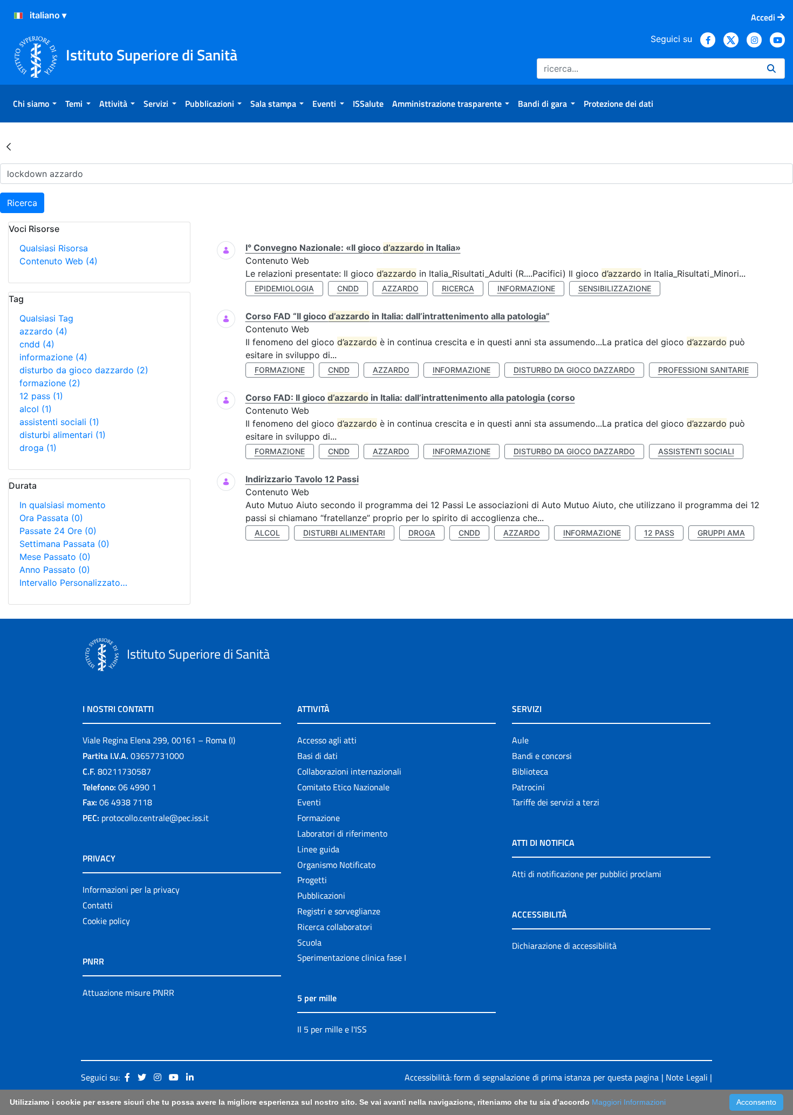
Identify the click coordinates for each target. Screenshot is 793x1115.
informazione (53, 357)
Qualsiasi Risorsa (53, 248)
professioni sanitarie (703, 369)
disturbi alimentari (62, 434)
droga (38, 447)
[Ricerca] (771, 68)
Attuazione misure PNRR (128, 992)
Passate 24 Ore (58, 530)
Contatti (98, 905)
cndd (36, 344)
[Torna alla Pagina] (8, 146)
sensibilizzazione (614, 288)
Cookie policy (106, 920)
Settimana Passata (64, 543)
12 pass (41, 396)
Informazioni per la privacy (131, 889)
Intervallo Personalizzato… (73, 582)
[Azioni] (18, 15)
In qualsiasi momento (62, 505)
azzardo (43, 331)
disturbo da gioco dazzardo (83, 370)
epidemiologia (284, 288)
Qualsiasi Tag (46, 318)
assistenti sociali (59, 421)
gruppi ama (721, 532)
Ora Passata (51, 517)
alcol (35, 408)
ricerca (458, 288)
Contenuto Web (58, 261)
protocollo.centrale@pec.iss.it (155, 817)
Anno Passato (54, 569)
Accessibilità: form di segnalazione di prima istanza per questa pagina (532, 1077)
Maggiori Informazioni (629, 1102)
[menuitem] (35, 103)
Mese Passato (55, 556)
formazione (49, 383)
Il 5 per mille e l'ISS (332, 1029)
